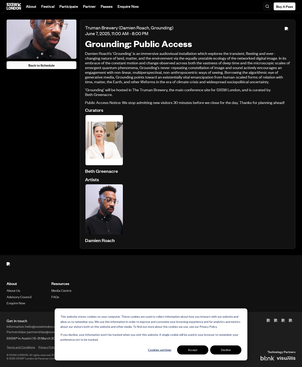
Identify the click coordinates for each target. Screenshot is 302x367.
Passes (107, 6)
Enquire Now (128, 6)
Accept (192, 350)
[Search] (267, 6)
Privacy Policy (208, 326)
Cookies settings (159, 350)
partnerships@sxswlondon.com (50, 331)
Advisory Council (19, 296)
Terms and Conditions (21, 347)
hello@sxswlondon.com (42, 326)
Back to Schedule (41, 65)
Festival (47, 6)
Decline (226, 350)
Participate (68, 6)
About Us (13, 290)
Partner (89, 6)
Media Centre (61, 290)
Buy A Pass (284, 6)
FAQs (55, 296)
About (31, 6)
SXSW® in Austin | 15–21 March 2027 (33, 338)
